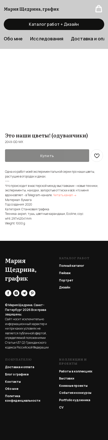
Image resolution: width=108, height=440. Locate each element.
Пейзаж (65, 273)
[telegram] (24, 293)
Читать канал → (64, 195)
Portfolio (65, 400)
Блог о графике (17, 374)
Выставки (66, 378)
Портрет (66, 280)
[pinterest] (32, 293)
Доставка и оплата (19, 367)
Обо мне (11, 389)
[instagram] (16, 293)
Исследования (46, 39)
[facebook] (8, 293)
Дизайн (64, 287)
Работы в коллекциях (75, 371)
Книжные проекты (73, 386)
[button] (98, 9)
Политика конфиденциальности (22, 398)
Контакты (13, 381)
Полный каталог (71, 265)
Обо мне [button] (13, 39)
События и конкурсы (75, 393)
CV (61, 407)
